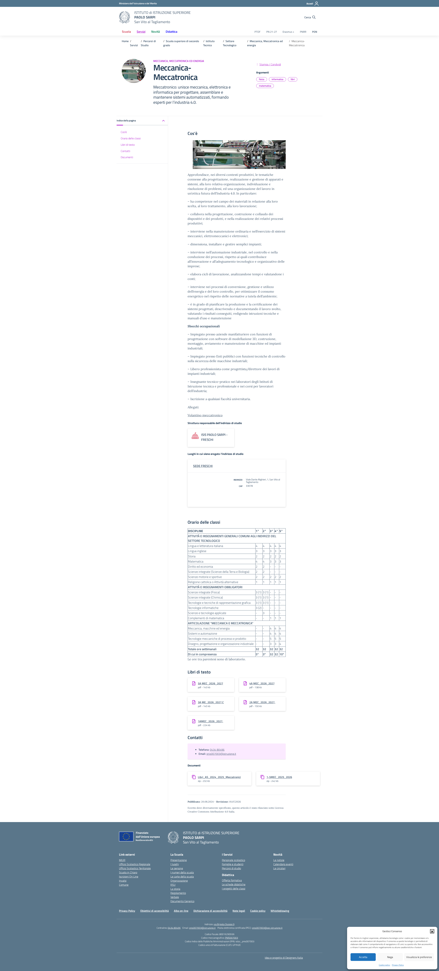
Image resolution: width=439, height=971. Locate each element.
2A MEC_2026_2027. (262, 702)
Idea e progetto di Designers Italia (284, 958)
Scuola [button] (126, 31)
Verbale (174, 897)
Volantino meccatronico (205, 415)
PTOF (257, 32)
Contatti (125, 151)
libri (293, 79)
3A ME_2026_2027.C (211, 702)
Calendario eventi (283, 864)
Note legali (239, 911)
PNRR (303, 32)
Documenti (127, 157)
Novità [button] (155, 31)
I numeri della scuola (182, 872)
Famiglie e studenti (232, 864)
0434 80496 (217, 750)
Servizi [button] (141, 31)
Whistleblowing (280, 911)
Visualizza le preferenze (419, 957)
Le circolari (279, 868)
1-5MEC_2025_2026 (279, 777)
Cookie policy (384, 965)
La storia (175, 889)
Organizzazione (179, 881)
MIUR (122, 860)
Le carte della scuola (182, 876)
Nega (390, 957)
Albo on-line (181, 911)
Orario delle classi (131, 138)
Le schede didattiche (233, 884)
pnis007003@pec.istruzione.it (267, 928)
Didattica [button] (171, 31)
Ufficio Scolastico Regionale (134, 864)
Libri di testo (128, 144)
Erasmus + (288, 32)
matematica (265, 85)
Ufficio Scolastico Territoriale (135, 868)
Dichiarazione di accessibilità (210, 911)
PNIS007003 (231, 938)
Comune (123, 885)
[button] (432, 931)
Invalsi (122, 881)
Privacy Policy (398, 965)
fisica (261, 79)
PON (314, 32)
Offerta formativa (232, 880)
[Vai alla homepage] (124, 17)
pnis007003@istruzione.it (221, 754)
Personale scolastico (233, 860)
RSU (172, 885)
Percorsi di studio (231, 868)
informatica (277, 79)
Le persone (176, 868)
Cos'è (124, 132)
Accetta (363, 957)
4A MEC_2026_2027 (262, 683)
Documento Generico (182, 901)
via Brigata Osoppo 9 (224, 924)
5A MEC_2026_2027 (210, 683)
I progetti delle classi (233, 888)
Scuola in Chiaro (128, 872)
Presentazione (178, 860)
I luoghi (174, 864)
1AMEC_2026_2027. (210, 721)
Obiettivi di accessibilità (154, 911)
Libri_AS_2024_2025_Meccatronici (219, 777)
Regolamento (178, 893)
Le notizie (278, 860)
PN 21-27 (271, 32)
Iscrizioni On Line (128, 876)
